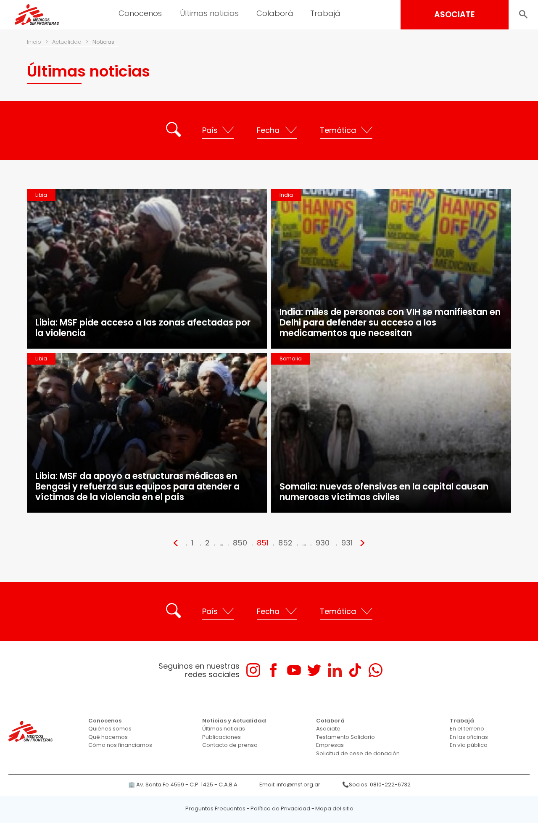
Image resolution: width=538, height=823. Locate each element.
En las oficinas (469, 737)
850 (240, 542)
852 (285, 542)
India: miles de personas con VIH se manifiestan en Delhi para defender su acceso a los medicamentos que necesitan (390, 322)
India (286, 194)
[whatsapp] (375, 670)
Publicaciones (221, 737)
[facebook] (273, 670)
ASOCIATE (454, 14)
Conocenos (104, 721)
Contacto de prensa (230, 745)
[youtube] (294, 670)
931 (347, 542)
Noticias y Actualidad (234, 721)
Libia (41, 194)
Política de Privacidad (280, 808)
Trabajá (462, 721)
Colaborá (330, 721)
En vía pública (469, 745)
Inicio (34, 42)
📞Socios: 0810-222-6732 (376, 785)
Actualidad (67, 42)
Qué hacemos (108, 737)
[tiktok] (355, 670)
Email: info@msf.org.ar (289, 785)
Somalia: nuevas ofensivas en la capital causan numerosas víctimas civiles (384, 491)
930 (323, 542)
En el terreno (467, 729)
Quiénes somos (110, 729)
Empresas (330, 745)
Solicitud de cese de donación (358, 753)
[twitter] (314, 670)
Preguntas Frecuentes (215, 808)
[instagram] (253, 670)
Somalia (291, 358)
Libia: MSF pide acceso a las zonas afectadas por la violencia (143, 327)
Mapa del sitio (334, 808)
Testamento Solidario (345, 737)
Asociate (328, 729)
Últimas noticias (223, 729)
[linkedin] (335, 670)
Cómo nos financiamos (120, 745)
